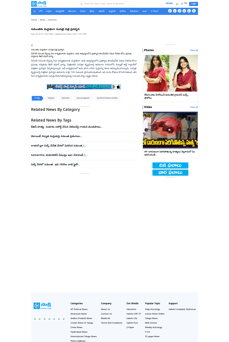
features (52, 20)
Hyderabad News (78, 332)
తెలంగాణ (72, 11)
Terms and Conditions (111, 323)
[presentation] (146, 73)
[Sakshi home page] (42, 305)
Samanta (65, 98)
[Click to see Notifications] (177, 4)
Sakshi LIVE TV (134, 314)
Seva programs (83, 98)
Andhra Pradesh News (81, 318)
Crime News (76, 327)
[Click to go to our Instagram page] (184, 11)
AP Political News (79, 309)
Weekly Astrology (153, 327)
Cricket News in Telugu (81, 323)
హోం (41, 11)
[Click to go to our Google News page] (194, 11)
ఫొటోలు (123, 11)
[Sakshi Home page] (39, 4)
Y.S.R (147, 332)
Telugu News (151, 318)
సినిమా (83, 11)
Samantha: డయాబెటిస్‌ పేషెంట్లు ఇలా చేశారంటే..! (83, 155)
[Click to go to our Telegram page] (59, 319)
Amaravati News (78, 314)
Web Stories (151, 323)
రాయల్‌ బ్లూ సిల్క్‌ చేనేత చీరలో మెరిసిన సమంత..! (83, 146)
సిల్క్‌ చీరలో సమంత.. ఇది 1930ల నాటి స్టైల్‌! (84, 164)
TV (185, 3)
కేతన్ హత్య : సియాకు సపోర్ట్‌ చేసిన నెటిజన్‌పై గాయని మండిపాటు (83, 127)
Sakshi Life (132, 318)
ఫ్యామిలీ (112, 11)
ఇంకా (145, 11)
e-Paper (155, 11)
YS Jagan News (152, 336)
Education (131, 309)
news (42, 20)
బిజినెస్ (102, 11)
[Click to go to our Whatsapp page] (175, 11)
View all (194, 51)
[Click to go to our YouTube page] (189, 11)
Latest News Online (154, 314)
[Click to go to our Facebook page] (170, 11)
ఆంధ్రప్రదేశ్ (60, 11)
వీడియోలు (134, 11)
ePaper (169, 3)
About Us (105, 309)
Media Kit (105, 318)
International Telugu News (83, 336)
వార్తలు (49, 11)
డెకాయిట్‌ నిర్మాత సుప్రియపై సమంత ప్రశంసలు (81, 136)
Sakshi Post (132, 323)
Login (193, 4)
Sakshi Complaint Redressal (182, 309)
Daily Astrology (152, 309)
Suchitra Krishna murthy (107, 98)
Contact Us (106, 314)
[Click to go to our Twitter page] (179, 11)
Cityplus (51, 98)
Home (34, 20)
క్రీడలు (92, 11)
